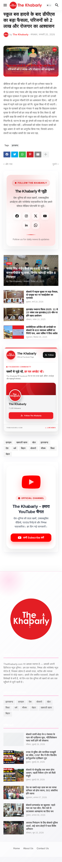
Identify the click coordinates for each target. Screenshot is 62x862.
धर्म (14, 448)
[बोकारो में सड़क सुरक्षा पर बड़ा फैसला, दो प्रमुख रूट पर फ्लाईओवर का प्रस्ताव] (14, 296)
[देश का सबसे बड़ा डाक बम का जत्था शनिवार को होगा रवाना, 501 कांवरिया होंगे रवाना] (13, 792)
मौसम (43, 448)
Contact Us (43, 848)
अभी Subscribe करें (33, 537)
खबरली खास (21, 442)
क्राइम (8, 442)
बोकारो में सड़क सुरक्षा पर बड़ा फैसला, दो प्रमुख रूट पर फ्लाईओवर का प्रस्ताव (42, 294)
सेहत (8, 454)
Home (16, 848)
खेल (34, 442)
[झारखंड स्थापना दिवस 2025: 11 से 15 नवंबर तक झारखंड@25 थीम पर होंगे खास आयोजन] (14, 314)
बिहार (23, 448)
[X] (35, 216)
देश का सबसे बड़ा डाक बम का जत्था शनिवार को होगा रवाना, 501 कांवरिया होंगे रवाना (42, 790)
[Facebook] (6, 154)
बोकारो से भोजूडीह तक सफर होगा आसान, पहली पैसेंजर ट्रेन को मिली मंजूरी (40, 772)
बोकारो (33, 448)
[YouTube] (45, 216)
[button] (5, 5)
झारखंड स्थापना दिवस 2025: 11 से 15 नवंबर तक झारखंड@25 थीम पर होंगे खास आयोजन (42, 312)
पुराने (55, 164)
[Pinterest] (30, 154)
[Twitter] (14, 154)
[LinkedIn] (26, 225)
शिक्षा (52, 448)
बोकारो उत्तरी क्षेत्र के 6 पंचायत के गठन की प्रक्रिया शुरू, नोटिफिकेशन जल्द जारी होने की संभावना (41, 737)
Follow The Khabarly (33, 416)
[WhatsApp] (22, 154)
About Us (28, 848)
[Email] (37, 154)
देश (7, 448)
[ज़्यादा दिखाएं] (45, 154)
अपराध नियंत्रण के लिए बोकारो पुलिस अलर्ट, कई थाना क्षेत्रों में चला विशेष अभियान (42, 825)
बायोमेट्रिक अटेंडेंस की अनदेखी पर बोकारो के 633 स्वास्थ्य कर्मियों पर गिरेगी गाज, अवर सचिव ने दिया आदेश (42, 330)
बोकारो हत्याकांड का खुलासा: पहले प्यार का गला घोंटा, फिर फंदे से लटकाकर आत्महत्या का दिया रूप (40, 808)
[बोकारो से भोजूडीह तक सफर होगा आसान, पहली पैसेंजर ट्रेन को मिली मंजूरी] (13, 775)
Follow (51, 355)
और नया (8, 164)
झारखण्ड (15, 145)
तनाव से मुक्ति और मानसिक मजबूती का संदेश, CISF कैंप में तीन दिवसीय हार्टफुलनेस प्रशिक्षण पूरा (41, 755)
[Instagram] (26, 216)
